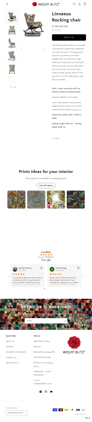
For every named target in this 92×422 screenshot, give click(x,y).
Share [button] (57, 138)
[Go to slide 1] (44, 288)
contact (75, 109)
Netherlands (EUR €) (16, 413)
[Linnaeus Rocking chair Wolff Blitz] (12, 43)
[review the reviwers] (41, 268)
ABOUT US (10, 341)
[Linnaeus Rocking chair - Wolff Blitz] (12, 17)
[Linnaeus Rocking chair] (12, 30)
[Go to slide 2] (46, 288)
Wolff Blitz (83, 414)
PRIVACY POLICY (12, 363)
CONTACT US (11, 358)
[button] (7, 4)
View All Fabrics (46, 185)
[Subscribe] (64, 321)
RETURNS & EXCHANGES (16, 352)
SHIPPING (10, 347)
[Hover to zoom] (32, 24)
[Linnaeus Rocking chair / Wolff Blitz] (12, 69)
